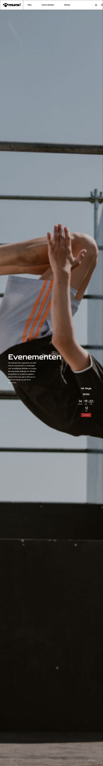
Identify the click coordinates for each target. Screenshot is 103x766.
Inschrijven (86, 415)
